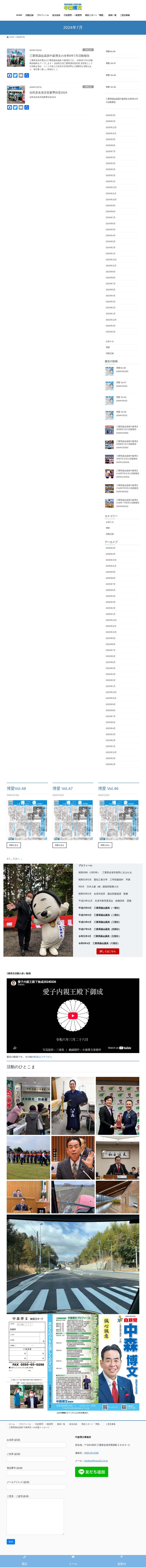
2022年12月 (111, 320)
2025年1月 (110, 181)
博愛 (108, 347)
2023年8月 (110, 277)
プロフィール (25, 1424)
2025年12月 (111, 127)
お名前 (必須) (13, 1440)
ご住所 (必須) (13, 1454)
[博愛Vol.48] (27, 838)
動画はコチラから (43, 1057)
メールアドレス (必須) (18, 1482)
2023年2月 (110, 307)
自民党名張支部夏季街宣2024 (48, 92)
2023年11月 (111, 265)
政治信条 (73, 1424)
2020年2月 (110, 332)
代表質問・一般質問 (44, 1424)
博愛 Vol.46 (111, 75)
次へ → (19, 859)
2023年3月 (110, 301)
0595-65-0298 (91, 1453)
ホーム (12, 1424)
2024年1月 (110, 253)
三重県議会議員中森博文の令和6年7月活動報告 (60, 55)
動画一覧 (61, 1424)
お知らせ (110, 341)
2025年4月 (110, 163)
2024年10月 (111, 199)
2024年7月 (110, 217)
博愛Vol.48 (110, 51)
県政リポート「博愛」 (91, 1424)
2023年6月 (110, 289)
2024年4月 (110, 235)
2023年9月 (110, 271)
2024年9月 (110, 205)
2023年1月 (110, 313)
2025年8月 (110, 145)
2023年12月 (111, 259)
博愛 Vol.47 (111, 63)
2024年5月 (110, 229)
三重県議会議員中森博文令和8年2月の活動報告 (122, 100)
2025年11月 (111, 133)
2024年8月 (110, 211)
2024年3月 (110, 241)
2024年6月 (110, 223)
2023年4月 (110, 295)
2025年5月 (110, 157)
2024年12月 (111, 187)
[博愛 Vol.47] (73, 838)
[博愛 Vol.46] (118, 838)
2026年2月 (110, 121)
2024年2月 (110, 247)
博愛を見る (13, 845)
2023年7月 (110, 283)
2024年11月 (111, 193)
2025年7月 (110, 151)
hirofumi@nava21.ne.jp (96, 1461)
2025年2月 (110, 175)
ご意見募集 (110, 1424)
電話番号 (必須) (14, 1468)
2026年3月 (110, 115)
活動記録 (88, 50)
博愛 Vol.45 (111, 87)
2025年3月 (110, 169)
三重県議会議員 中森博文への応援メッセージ (29, 1427)
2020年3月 (110, 326)
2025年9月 (110, 139)
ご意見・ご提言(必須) (18, 1496)
